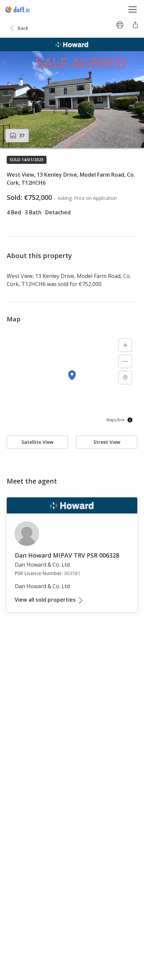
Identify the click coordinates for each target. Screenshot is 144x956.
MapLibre (115, 420)
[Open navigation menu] (133, 9)
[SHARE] (135, 25)
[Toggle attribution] (130, 420)
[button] (72, 99)
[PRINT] (120, 25)
